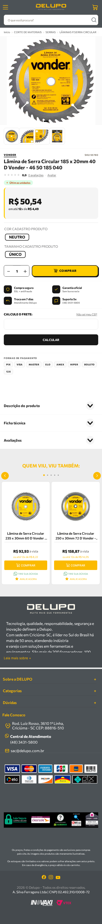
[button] (17, 237)
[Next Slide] (97, 476)
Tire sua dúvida (28, 573)
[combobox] (51, 20)
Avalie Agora (28, 579)
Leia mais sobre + (17, 658)
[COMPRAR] (65, 271)
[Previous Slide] (5, 476)
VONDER (10, 154)
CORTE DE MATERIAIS (28, 32)
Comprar (28, 565)
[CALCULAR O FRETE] (51, 339)
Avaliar (51, 175)
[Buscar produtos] (94, 20)
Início (7, 32)
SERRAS (51, 32)
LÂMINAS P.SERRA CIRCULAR (78, 32)
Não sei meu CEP (86, 314)
